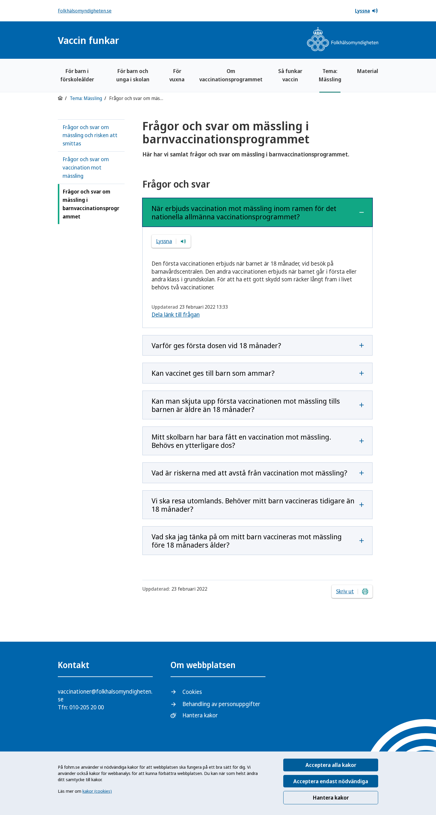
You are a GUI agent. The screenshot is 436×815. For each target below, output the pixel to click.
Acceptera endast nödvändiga (330, 781)
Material (367, 70)
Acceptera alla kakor (330, 764)
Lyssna (362, 10)
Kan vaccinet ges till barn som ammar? (213, 373)
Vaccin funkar (88, 40)
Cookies (192, 692)
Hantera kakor (331, 797)
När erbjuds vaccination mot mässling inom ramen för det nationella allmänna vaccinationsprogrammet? (244, 212)
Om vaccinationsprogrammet (230, 75)
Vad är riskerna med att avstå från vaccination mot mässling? (249, 473)
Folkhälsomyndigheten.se (85, 10)
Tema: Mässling (330, 75)
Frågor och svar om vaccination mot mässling (86, 167)
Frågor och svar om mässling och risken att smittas (90, 135)
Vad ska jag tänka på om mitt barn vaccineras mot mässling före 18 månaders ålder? (247, 541)
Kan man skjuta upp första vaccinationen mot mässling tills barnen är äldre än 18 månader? (246, 405)
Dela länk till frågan (176, 314)
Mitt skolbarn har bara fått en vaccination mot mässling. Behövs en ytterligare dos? (241, 441)
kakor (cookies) (97, 791)
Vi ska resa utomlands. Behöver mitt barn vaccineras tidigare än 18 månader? (253, 505)
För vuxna (176, 75)
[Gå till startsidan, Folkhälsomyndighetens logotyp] (342, 40)
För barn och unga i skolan (132, 75)
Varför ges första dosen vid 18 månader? (216, 345)
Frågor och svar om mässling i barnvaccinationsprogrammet (91, 204)
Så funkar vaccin (290, 75)
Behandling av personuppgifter (221, 704)
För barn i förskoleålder (77, 75)
